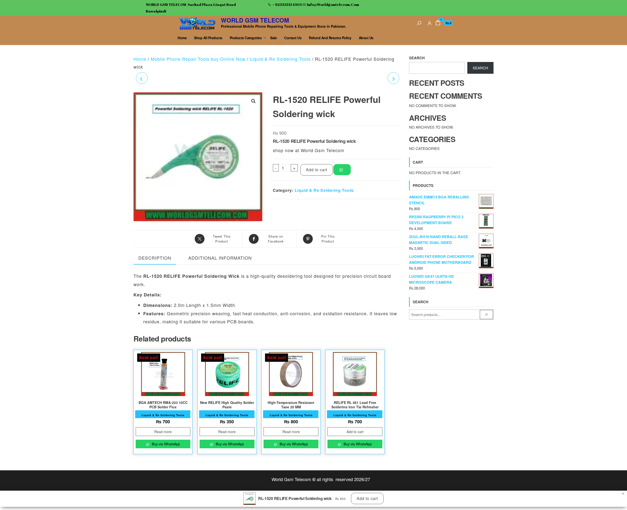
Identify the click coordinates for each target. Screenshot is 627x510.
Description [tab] (154, 258)
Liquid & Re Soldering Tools (280, 59)
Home (182, 37)
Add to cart (316, 169)
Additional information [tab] (220, 258)
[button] (253, 101)
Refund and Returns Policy (330, 37)
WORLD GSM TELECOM (255, 20)
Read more (163, 431)
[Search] (419, 22)
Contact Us (292, 37)
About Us (366, 37)
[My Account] (429, 22)
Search (417, 58)
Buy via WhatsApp (165, 443)
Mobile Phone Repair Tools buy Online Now (198, 59)
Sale (273, 37)
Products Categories (246, 37)
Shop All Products (208, 37)
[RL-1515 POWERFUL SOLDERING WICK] (393, 78)
